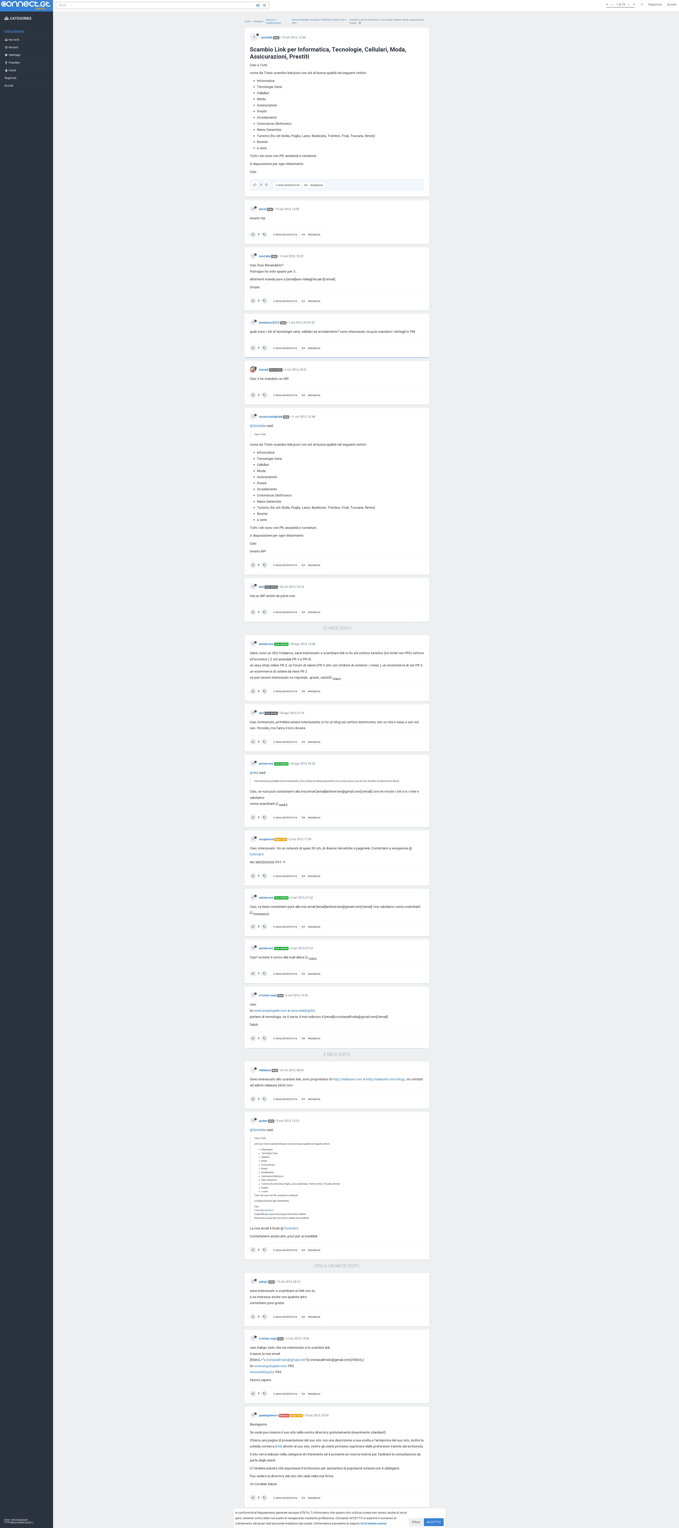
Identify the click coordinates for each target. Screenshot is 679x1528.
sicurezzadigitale (270, 416)
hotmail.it (257, 854)
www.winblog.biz (303, 1011)
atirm (262, 209)
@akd (254, 773)
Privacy (7, 1520)
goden (263, 1121)
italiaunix (265, 1070)
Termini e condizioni (19, 1520)
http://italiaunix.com (347, 1079)
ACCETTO (434, 1522)
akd (261, 587)
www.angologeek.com (270, 1011)
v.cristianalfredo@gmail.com (285, 1360)
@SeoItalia (258, 426)
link (279, 1446)
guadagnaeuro (268, 1415)
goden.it (270, 1210)
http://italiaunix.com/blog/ (385, 1079)
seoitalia (266, 37)
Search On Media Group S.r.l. (22, 1522)
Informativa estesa (373, 1523)
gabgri (263, 1281)
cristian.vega (268, 995)
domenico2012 (269, 322)
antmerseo (266, 644)
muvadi (263, 369)
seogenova (266, 839)
